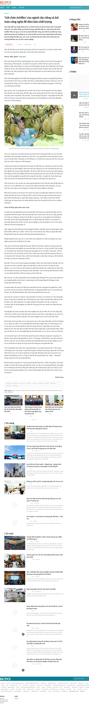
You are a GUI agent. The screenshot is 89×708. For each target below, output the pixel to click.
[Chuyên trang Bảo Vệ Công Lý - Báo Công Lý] (46, 414)
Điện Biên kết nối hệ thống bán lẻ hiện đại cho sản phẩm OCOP (54, 409)
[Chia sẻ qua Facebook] (5, 377)
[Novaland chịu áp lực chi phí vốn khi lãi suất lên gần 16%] (14, 629)
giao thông (68, 689)
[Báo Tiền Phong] (28, 503)
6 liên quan (37, 559)
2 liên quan (86, 98)
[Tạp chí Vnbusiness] (8, 44)
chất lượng (15, 385)
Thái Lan (38, 687)
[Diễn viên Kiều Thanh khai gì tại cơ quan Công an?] (74, 105)
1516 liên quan (38, 663)
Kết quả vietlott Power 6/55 (18, 683)
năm (8, 685)
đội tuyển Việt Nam (71, 685)
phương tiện (81, 683)
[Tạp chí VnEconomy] (28, 431)
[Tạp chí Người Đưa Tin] (28, 541)
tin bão (87, 683)
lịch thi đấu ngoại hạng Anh (59, 685)
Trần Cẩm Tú (80, 689)
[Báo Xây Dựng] (80, 42)
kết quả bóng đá (17, 691)
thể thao (3, 685)
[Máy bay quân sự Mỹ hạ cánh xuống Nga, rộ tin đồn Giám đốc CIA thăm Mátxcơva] (74, 60)
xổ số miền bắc (48, 685)
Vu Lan (85, 689)
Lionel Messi (32, 685)
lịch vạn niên (75, 687)
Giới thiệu (2, 698)
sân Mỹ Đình (18, 689)
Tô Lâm (17, 687)
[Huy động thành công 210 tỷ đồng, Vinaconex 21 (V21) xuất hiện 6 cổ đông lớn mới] (14, 647)
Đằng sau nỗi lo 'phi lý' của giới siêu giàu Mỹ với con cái (45, 481)
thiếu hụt (52, 383)
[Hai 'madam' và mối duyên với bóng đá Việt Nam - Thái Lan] (14, 522)
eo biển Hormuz (26, 691)
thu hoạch (34, 383)
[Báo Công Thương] (29, 591)
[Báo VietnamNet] (80, 30)
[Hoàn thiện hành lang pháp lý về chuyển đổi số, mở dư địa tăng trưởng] (14, 612)
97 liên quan (86, 107)
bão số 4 (3, 683)
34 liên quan (36, 541)
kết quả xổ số (67, 687)
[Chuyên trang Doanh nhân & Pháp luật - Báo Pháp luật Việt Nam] (28, 646)
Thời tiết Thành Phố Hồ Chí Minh (28, 687)
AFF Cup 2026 (55, 687)
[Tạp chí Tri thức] (28, 483)
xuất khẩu (41, 383)
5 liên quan (35, 521)
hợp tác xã (22, 383)
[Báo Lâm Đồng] (28, 576)
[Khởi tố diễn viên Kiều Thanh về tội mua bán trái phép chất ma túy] (74, 94)
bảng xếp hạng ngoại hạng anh (32, 683)
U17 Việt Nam (25, 685)
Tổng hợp (16, 698)
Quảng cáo (2, 702)
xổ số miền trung (54, 689)
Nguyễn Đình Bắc (35, 691)
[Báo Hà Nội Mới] (81, 107)
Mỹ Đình (8, 683)
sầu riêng (8, 383)
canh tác (28, 383)
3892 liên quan (38, 591)
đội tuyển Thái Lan (52, 683)
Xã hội (24, 689)
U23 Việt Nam (44, 683)
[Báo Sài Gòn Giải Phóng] (26, 416)
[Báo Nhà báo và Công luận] (29, 451)
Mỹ (20, 685)
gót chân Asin (15, 383)
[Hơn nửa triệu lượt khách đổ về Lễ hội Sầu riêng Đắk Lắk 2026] (13, 400)
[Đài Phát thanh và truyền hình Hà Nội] (28, 628)
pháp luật (81, 687)
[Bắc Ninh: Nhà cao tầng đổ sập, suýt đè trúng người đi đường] (74, 38)
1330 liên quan (27, 44)
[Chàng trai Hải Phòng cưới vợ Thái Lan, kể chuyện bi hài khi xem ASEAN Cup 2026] (74, 27)
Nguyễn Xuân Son (14, 685)
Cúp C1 (61, 687)
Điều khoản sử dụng (4, 699)
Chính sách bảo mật (4, 701)
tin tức (74, 689)
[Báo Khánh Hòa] (29, 559)
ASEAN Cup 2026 (30, 689)
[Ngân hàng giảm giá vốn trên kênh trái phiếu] (14, 595)
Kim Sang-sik (62, 689)
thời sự (43, 687)
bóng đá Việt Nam (5, 689)
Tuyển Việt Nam (73, 683)
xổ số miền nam (56, 691)
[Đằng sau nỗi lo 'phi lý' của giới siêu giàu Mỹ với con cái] (14, 487)
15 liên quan (36, 503)
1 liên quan (37, 576)
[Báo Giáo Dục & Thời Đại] (80, 51)
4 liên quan (37, 450)
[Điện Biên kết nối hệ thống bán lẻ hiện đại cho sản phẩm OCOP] (54, 400)
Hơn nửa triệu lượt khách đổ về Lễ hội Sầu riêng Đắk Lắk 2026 (13, 409)
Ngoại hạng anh (11, 687)
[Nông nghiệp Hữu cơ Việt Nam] (6, 414)
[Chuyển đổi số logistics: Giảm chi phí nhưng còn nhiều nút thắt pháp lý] (14, 543)
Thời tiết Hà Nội (45, 689)
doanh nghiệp (43, 691)
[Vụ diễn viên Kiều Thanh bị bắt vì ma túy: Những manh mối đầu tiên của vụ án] (74, 136)
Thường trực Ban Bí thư (63, 683)
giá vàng (49, 687)
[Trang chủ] (5, 3)
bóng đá (12, 689)
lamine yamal (40, 685)
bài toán (47, 383)
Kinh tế (6, 13)
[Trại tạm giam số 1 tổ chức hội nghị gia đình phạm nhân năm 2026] (14, 561)
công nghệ (22, 57)
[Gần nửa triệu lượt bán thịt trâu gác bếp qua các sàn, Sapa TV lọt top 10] (14, 505)
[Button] (13, 44)
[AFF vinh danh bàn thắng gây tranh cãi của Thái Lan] (74, 49)
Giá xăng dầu (64, 691)
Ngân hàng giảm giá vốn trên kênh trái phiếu (41, 589)
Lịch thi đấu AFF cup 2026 (6, 691)
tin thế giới (3, 687)
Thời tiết (38, 689)
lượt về (49, 691)
